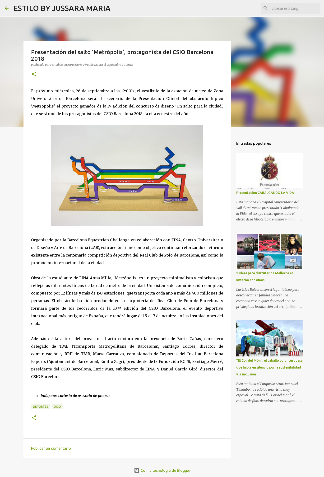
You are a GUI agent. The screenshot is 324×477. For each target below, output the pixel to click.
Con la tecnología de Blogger (165, 470)
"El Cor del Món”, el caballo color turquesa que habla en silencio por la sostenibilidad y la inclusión (269, 367)
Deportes (40, 406)
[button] (34, 74)
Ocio (57, 406)
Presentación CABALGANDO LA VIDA (265, 193)
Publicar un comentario (51, 448)
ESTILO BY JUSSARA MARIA (62, 8)
